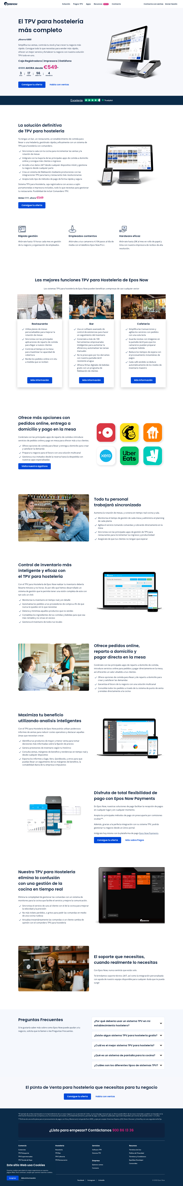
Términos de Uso (135, 1150)
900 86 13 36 (123, 1130)
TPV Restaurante (61, 1160)
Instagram (91, 1180)
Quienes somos (97, 1165)
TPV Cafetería (60, 1157)
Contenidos (133, 1163)
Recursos (101, 4)
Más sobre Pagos (134, 840)
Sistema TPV (96, 1153)
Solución (66, 4)
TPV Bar (58, 1153)
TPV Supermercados (25, 1157)
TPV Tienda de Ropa (25, 1160)
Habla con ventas (59, 84)
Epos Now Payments (148, 833)
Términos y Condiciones (137, 1157)
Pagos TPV (78, 4)
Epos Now (10, 3)
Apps (88, 4)
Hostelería (59, 1150)
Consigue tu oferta (32, 84)
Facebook (80, 1180)
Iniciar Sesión (171, 4)
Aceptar (12, 1178)
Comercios (22, 1150)
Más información (28, 1178)
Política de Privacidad (136, 1153)
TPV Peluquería (23, 1153)
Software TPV (97, 1150)
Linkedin (101, 1180)
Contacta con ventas (153, 4)
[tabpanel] (39, 340)
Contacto (116, 4)
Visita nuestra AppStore (35, 466)
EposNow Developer (136, 1160)
